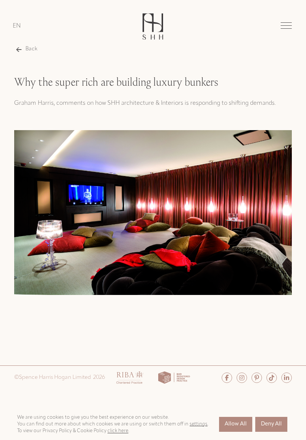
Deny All (271, 424)
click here (117, 430)
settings (198, 424)
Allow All (236, 424)
